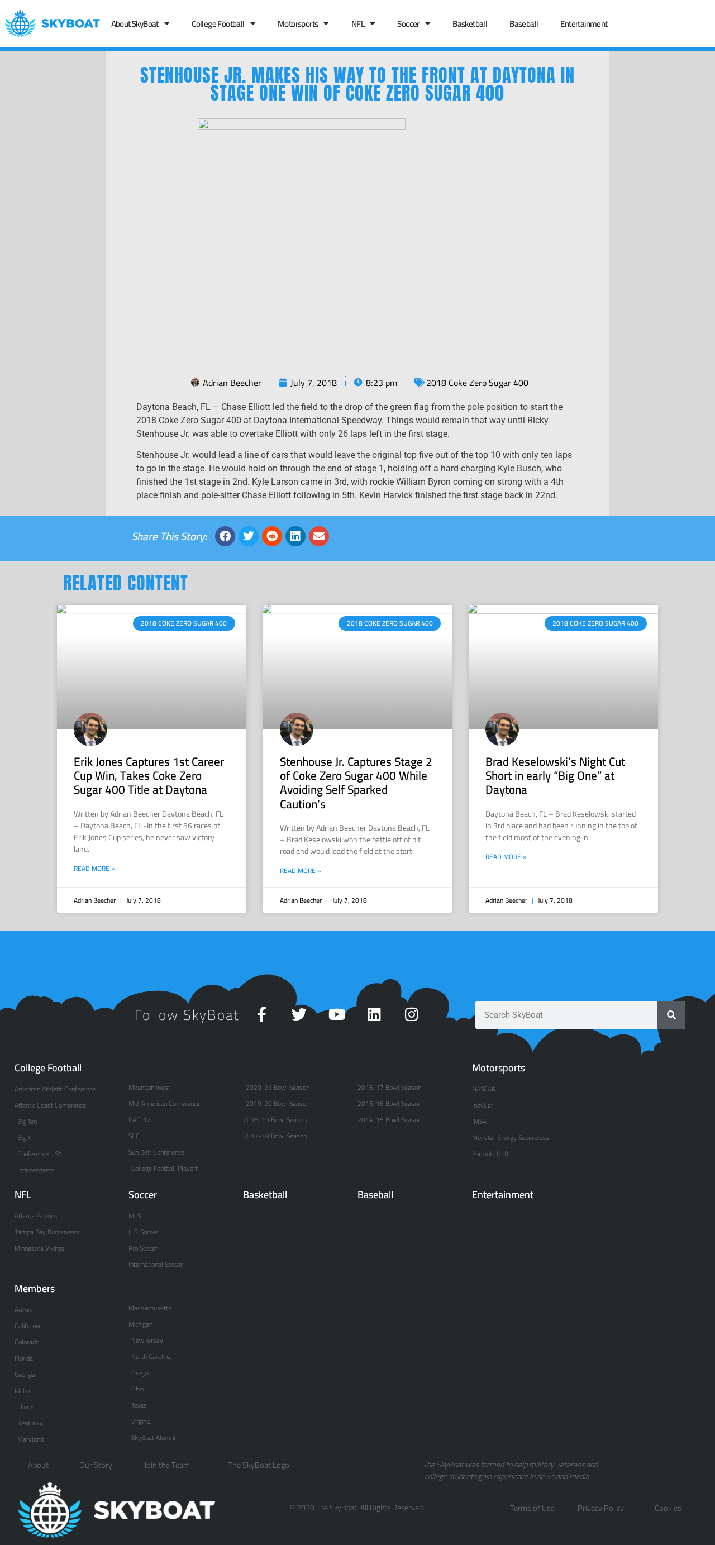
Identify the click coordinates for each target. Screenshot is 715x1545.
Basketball (469, 24)
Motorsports (298, 24)
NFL (357, 24)
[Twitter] (299, 1014)
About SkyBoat (135, 24)
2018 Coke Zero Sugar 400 (477, 382)
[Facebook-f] (261, 1014)
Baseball (523, 24)
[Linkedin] (374, 1014)
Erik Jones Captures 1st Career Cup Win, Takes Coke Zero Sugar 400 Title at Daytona (149, 775)
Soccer (408, 24)
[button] (225, 536)
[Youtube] (336, 1014)
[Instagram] (411, 1014)
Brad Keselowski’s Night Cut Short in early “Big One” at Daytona (555, 775)
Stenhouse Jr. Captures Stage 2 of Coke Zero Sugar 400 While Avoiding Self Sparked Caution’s (356, 783)
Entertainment (583, 24)
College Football (218, 24)
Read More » (94, 869)
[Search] (671, 1015)
